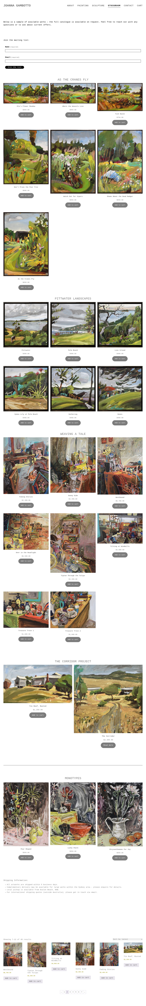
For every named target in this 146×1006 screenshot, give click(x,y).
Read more (108, 745)
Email (12, 57)
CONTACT (129, 6)
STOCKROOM (114, 6)
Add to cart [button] (11, 978)
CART (140, 6)
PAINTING (83, 6)
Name (11, 47)
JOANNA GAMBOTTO (17, 5)
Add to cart (26, 115)
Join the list (14, 67)
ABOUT (70, 6)
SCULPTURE (98, 6)
